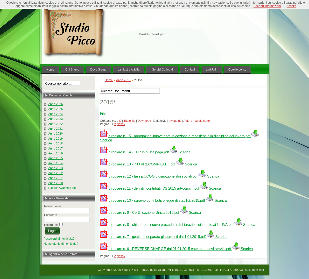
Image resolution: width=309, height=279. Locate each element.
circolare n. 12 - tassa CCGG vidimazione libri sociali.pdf (152, 176)
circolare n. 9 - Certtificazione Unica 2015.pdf (143, 212)
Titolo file (129, 120)
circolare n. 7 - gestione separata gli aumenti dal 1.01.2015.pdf (157, 237)
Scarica (183, 152)
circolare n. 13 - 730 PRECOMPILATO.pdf (141, 164)
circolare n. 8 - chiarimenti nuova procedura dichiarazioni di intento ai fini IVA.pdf (170, 224)
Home (109, 80)
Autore (187, 120)
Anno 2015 (123, 80)
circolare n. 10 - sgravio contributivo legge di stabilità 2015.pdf (156, 200)
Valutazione (202, 120)
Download (144, 120)
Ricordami (51, 225)
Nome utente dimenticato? (61, 243)
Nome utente (52, 206)
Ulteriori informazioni (267, 6)
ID (120, 120)
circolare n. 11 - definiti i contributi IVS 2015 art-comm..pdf (153, 188)
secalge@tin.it (255, 270)
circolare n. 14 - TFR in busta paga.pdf (138, 152)
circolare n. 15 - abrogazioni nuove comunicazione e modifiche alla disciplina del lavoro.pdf (179, 136)
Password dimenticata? (59, 238)
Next (120, 124)
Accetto (291, 6)
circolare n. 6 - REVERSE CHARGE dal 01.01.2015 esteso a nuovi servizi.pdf (169, 249)
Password (50, 215)
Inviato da (175, 120)
